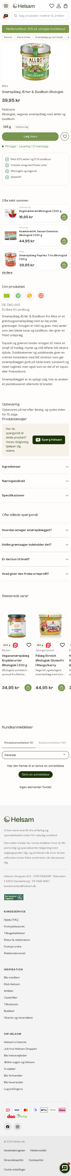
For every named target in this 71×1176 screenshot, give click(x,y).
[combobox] (40, 15)
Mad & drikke (23, 37)
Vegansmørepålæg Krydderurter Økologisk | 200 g (15, 660)
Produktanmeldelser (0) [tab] (18, 742)
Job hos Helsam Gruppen (20, 1049)
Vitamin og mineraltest (18, 1017)
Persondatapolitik (13, 1160)
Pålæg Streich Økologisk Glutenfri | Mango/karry (50, 660)
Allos (5, 86)
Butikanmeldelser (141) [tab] (52, 742)
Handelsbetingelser (14, 1150)
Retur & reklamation (17, 940)
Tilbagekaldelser (14, 933)
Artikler (8, 991)
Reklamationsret (14, 953)
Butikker (9, 1011)
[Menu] (6, 6)
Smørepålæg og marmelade (49, 37)
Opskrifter (10, 997)
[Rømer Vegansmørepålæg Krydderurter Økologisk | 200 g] (17, 625)
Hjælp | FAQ (11, 919)
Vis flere (7, 272)
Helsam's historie (15, 1042)
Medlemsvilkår (38, 1150)
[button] (65, 6)
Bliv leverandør (13, 1082)
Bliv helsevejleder (15, 1055)
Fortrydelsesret (14, 926)
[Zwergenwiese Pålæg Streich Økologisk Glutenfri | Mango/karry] (50, 625)
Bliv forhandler (13, 1075)
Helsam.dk (19, 1141)
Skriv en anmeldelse (35, 774)
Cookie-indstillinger (14, 1169)
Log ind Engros (13, 1089)
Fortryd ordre (12, 946)
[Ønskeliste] (51, 6)
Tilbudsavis (11, 1004)
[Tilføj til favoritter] (65, 136)
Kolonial (8, 37)
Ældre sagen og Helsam (19, 1062)
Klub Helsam (12, 984)
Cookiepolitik (36, 1160)
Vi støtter (10, 1069)
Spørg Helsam (52, 439)
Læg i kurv (30, 136)
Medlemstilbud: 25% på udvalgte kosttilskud (35, 29)
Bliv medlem (12, 977)
